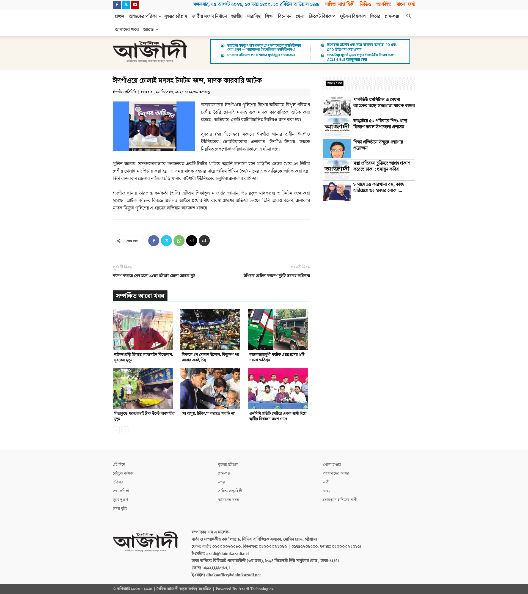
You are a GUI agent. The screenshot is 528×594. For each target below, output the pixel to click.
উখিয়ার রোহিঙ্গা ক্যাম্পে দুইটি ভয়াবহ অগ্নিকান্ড (277, 276)
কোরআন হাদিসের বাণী (340, 500)
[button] (408, 17)
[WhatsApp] (179, 240)
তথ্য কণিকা (121, 491)
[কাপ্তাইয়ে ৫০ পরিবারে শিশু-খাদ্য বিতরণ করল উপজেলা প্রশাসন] (337, 127)
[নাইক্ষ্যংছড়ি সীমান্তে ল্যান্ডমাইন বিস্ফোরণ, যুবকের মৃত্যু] (144, 329)
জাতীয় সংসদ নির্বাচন (209, 16)
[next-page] (125, 430)
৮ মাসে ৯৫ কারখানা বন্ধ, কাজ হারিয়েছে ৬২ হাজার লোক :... (378, 187)
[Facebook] (117, 5)
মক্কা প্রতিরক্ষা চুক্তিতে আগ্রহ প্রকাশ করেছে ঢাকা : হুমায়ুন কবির (381, 166)
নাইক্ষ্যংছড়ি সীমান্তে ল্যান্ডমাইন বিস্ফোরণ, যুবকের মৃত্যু (143, 357)
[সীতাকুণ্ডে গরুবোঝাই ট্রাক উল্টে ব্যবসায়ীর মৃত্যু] (144, 388)
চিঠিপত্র (118, 482)
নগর (221, 482)
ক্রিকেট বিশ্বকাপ (322, 16)
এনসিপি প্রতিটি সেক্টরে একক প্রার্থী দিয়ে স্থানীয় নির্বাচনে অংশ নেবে (277, 416)
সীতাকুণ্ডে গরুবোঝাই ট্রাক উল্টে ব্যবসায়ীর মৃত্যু (144, 416)
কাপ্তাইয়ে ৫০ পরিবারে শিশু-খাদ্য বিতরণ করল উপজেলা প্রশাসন (380, 124)
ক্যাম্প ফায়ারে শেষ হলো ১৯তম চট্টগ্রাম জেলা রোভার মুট (154, 276)
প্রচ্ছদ (119, 16)
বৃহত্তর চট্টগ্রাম (175, 16)
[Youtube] (135, 5)
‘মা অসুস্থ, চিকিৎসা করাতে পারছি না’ (208, 413)
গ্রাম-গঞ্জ (392, 16)
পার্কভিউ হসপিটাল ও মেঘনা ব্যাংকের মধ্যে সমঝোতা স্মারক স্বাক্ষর (384, 103)
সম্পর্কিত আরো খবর (140, 296)
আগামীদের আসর (336, 473)
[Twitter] (126, 5)
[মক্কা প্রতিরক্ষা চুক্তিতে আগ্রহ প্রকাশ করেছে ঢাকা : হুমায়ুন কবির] (337, 170)
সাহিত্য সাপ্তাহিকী (339, 4)
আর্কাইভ (383, 4)
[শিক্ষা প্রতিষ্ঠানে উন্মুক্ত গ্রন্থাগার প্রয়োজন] (337, 148)
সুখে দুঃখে (120, 500)
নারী (326, 482)
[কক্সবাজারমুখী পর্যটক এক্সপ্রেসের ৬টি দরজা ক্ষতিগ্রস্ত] (279, 329)
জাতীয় (237, 16)
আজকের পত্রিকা (143, 16)
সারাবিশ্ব (254, 16)
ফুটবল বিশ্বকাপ (353, 16)
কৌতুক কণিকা (123, 473)
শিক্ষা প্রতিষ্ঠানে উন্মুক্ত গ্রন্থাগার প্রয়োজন (378, 145)
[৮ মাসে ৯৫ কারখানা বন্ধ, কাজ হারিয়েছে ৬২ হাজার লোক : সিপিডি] (337, 191)
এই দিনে (119, 465)
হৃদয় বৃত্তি (120, 509)
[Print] (204, 240)
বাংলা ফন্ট (406, 4)
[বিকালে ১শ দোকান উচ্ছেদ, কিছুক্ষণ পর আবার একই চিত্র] (211, 329)
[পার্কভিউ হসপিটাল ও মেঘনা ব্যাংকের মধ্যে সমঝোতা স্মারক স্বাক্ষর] (337, 106)
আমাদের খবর (127, 29)
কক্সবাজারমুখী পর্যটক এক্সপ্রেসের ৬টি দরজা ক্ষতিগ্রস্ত (276, 357)
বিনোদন (285, 16)
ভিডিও (365, 4)
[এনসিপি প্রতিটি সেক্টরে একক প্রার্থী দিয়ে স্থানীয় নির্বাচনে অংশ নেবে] (279, 388)
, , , (256, 4)
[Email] (191, 240)
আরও (148, 29)
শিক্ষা (269, 16)
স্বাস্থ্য (326, 491)
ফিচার (375, 16)
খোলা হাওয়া (332, 465)
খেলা (300, 16)
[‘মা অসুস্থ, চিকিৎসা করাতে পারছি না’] (211, 388)
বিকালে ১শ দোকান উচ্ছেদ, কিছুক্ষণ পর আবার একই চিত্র (210, 357)
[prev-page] (116, 430)
